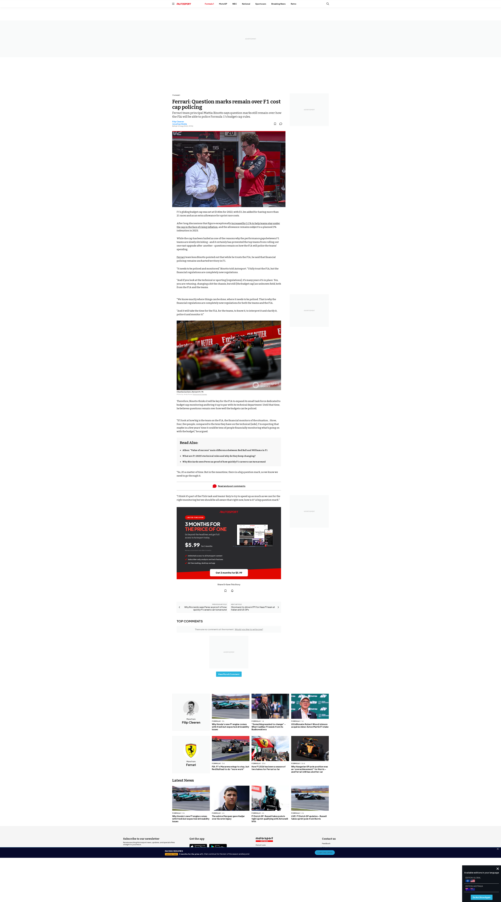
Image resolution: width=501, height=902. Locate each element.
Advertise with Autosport (332, 856)
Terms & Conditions (236, 881)
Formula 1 (209, 4)
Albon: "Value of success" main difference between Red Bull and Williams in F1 (225, 450)
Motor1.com (261, 845)
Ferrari (181, 257)
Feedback (326, 843)
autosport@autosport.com (333, 852)
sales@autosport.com (331, 864)
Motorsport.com (263, 853)
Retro (293, 4)
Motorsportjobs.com (264, 849)
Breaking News (278, 4)
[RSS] (214, 861)
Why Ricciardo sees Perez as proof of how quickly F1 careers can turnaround (224, 462)
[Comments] (281, 123)
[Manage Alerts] (232, 590)
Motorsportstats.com (265, 857)
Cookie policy (252, 881)
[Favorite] (275, 123)
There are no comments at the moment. (229, 629)
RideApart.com (262, 862)
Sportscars (260, 4)
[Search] (327, 3)
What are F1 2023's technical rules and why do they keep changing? (219, 456)
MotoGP (223, 4)
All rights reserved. (263, 885)
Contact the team (329, 860)
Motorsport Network (245, 885)
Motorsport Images (200, 394)
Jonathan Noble (179, 124)
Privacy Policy (265, 881)
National (246, 4)
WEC (234, 4)
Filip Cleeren (178, 121)
